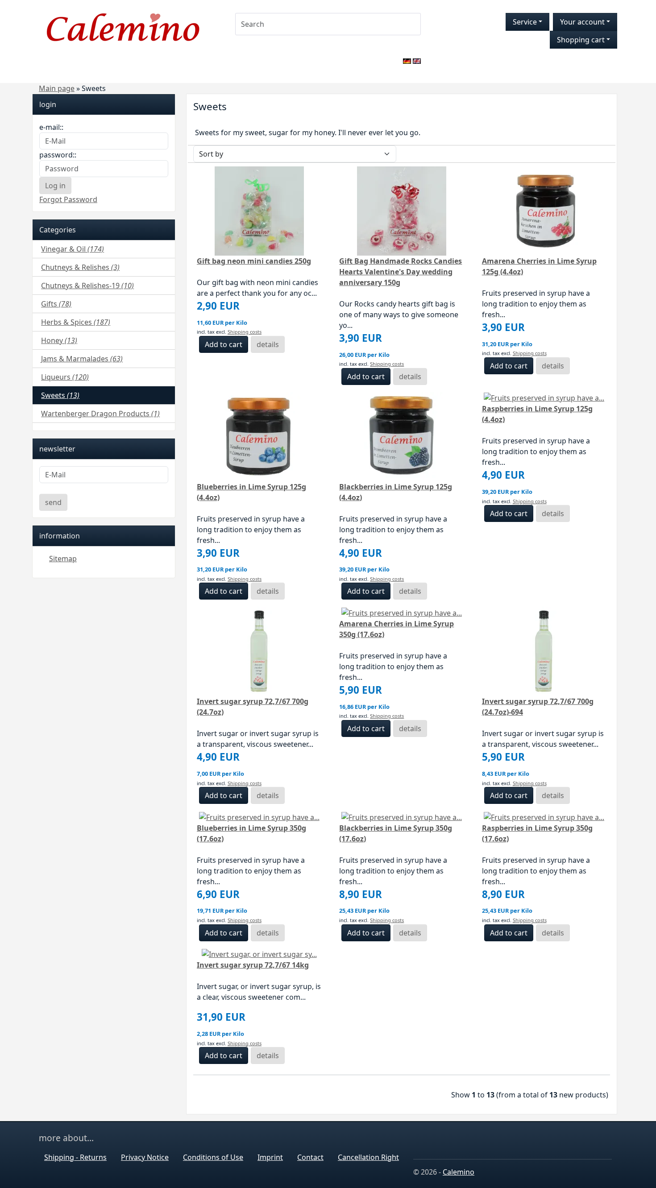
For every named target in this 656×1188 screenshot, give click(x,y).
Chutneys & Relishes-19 (87, 285)
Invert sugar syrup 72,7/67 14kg (253, 965)
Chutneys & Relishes (80, 267)
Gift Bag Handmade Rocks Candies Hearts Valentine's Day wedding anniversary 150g (400, 271)
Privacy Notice (145, 1157)
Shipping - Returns (75, 1157)
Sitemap (63, 558)
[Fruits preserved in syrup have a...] (544, 210)
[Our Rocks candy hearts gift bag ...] (401, 210)
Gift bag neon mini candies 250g (254, 261)
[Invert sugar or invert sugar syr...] (259, 651)
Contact (310, 1157)
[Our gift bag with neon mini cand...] (259, 210)
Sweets (60, 395)
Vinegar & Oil (72, 249)
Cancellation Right (368, 1157)
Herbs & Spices (75, 322)
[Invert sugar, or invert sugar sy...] (259, 954)
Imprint (270, 1157)
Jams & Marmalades (82, 359)
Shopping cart (581, 40)
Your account (582, 22)
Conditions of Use (213, 1157)
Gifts (56, 304)
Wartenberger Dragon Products (100, 413)
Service (525, 22)
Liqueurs (65, 377)
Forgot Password (68, 199)
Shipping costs (245, 331)
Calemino (458, 1172)
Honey (59, 340)
